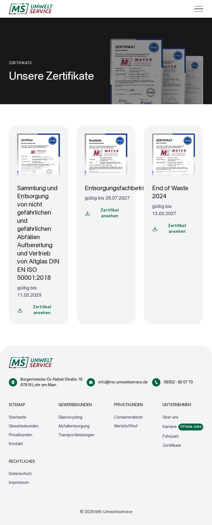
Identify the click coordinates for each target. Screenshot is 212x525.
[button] (198, 9)
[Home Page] (31, 9)
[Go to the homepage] (31, 362)
